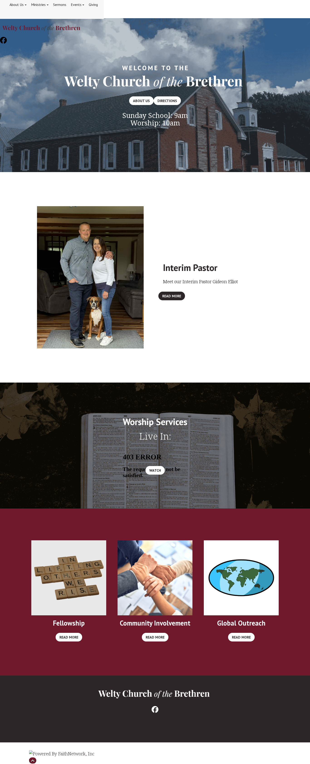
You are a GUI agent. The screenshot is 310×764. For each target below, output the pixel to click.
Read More (171, 296)
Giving (93, 4)
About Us (17, 4)
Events (76, 4)
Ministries (38, 4)
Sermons (59, 4)
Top (32, 760)
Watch (155, 470)
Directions (167, 100)
